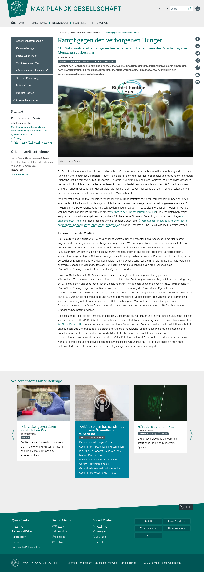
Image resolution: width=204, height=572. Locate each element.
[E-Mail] (197, 74)
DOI (26, 174)
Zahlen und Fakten (22, 531)
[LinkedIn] (197, 46)
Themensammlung (177, 528)
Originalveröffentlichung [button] (30, 151)
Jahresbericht (19, 536)
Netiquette (98, 542)
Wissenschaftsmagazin (29, 40)
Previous (12, 435)
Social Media (61, 520)
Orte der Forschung (27, 78)
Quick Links (20, 520)
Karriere (79, 23)
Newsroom (60, 23)
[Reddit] (197, 53)
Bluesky (59, 526)
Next (191, 435)
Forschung (38, 23)
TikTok (59, 542)
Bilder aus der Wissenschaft (32, 70)
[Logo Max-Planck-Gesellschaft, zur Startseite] (63, 11)
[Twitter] (197, 60)
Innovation (99, 23)
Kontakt (148, 521)
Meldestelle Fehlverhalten (26, 547)
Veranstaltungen (25, 48)
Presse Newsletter (177, 521)
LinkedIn (60, 536)
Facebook (101, 526)
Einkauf (16, 542)
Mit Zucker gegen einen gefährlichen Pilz (38, 428)
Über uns (18, 23)
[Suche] (189, 9)
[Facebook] (197, 39)
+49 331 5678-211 (23, 134)
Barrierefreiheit (128, 562)
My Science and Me (27, 63)
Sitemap (72, 562)
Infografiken (23, 85)
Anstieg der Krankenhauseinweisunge (135, 211)
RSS (148, 535)
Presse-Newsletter (27, 100)
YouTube (101, 536)
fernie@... (18, 138)
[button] (190, 155)
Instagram (101, 531)
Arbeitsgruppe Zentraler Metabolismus (33, 142)
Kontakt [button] (17, 111)
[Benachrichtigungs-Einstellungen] (197, 8)
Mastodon (61, 531)
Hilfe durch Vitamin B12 (156, 427)
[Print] (197, 82)
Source (17, 174)
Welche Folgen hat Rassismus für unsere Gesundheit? (101, 428)
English (163, 8)
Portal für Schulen (26, 55)
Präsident (17, 526)
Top (188, 507)
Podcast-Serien (25, 92)
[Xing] (197, 67)
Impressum (86, 562)
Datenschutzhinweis (106, 562)
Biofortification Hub (73, 324)
